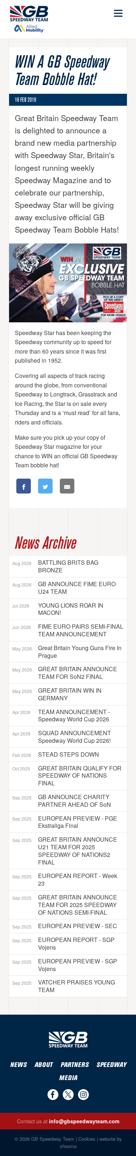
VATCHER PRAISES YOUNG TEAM (63, 986)
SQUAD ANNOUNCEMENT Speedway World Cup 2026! (61, 737)
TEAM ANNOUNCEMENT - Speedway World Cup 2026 (61, 716)
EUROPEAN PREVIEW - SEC (64, 926)
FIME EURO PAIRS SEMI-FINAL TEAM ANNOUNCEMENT (67, 630)
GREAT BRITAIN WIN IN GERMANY (57, 694)
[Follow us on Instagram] (83, 1094)
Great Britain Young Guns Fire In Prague (66, 652)
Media (68, 1078)
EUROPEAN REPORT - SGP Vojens (63, 943)
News (18, 1065)
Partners (74, 1065)
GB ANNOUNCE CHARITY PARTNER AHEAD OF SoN (61, 801)
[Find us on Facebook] (53, 1094)
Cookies (86, 1138)
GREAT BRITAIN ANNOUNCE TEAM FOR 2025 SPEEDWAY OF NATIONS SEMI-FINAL (64, 905)
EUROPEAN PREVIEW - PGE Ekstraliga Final (64, 822)
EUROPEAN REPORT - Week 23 (64, 879)
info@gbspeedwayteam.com (84, 1121)
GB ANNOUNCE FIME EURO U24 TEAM (64, 588)
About (43, 1065)
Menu (117, 10)
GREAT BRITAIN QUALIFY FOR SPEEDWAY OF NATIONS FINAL (66, 776)
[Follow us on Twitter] (68, 1094)
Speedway (111, 1065)
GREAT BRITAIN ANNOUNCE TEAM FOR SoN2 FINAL (64, 673)
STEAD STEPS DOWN (55, 754)
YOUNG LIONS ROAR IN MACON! (57, 609)
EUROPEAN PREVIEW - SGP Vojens (64, 965)
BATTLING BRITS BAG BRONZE (55, 566)
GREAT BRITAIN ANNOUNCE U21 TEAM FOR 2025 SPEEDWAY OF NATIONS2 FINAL (64, 850)
